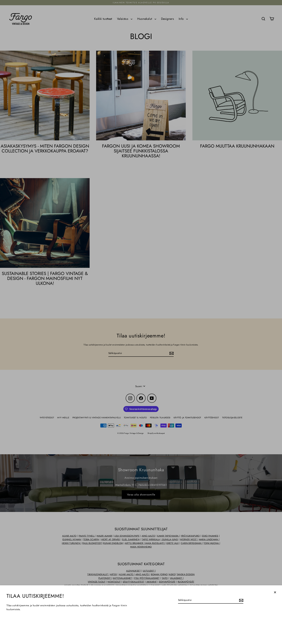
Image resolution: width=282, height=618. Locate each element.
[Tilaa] (240, 600)
